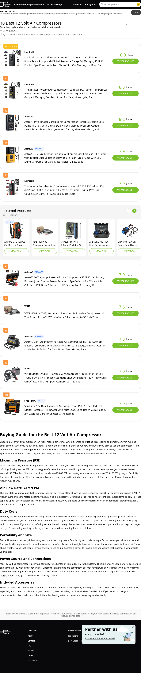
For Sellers (73, 636)
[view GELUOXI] (129, 230)
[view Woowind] (73, 230)
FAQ (29, 645)
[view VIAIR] (44, 230)
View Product (125, 61)
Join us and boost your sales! (100, 638)
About (30, 636)
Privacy (31, 650)
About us (77, 4)
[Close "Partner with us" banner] (133, 627)
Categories (91, 4)
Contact (31, 640)
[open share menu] (126, 25)
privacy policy (118, 14)
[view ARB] (101, 230)
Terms (30, 655)
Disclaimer (32, 660)
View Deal (16, 251)
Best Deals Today (76, 640)
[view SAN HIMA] (12, 407)
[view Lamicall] (12, 58)
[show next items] (134, 210)
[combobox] (120, 4)
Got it (136, 12)
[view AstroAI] (12, 122)
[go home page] (5, 4)
